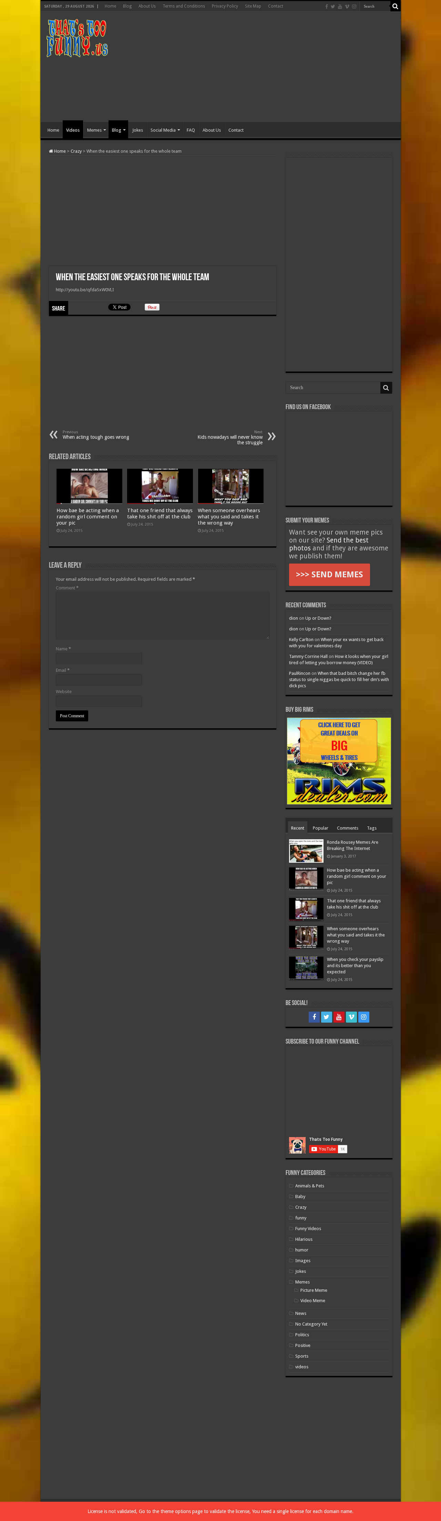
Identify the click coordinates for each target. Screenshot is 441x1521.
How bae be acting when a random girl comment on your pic (88, 516)
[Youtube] (340, 6)
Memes (94, 130)
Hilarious (303, 1239)
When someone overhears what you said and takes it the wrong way (229, 516)
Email (63, 670)
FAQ (191, 130)
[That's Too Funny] (77, 37)
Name (63, 648)
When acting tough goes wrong (96, 435)
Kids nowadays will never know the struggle (230, 437)
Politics (302, 1334)
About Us (147, 6)
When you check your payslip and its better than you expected (355, 965)
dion (293, 618)
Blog (127, 6)
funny (300, 1217)
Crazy (76, 151)
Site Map (253, 6)
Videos (73, 130)
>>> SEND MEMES (329, 574)
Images (302, 1260)
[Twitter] (333, 6)
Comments (347, 828)
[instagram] (354, 6)
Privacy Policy (225, 6)
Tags (372, 828)
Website (64, 691)
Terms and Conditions (184, 6)
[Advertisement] (270, 67)
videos (301, 1366)
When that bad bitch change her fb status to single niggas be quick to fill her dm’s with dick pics (339, 679)
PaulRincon (299, 673)
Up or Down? (318, 618)
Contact (275, 6)
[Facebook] (327, 6)
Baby (300, 1196)
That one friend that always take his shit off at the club (160, 513)
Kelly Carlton (301, 639)
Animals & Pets (309, 1185)
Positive (302, 1345)
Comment (67, 587)
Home (110, 6)
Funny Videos (308, 1228)
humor (301, 1250)
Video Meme (312, 1300)
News (300, 1313)
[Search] (395, 6)
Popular (320, 828)
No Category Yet (311, 1324)
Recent (297, 828)
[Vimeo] (347, 6)
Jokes (137, 130)
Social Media (163, 130)
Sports (301, 1356)
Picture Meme (313, 1290)
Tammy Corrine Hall (308, 656)
